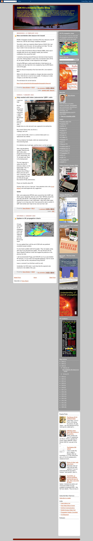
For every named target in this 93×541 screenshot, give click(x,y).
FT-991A (63, 137)
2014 (62, 396)
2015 (62, 394)
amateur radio (45, 90)
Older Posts (52, 277)
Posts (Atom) (24, 281)
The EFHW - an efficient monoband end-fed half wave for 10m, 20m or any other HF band (73, 479)
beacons (52, 90)
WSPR (62, 162)
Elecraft (63, 133)
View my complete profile (68, 116)
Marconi (63, 144)
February (65, 367)
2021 (62, 381)
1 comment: (42, 209)
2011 (62, 402)
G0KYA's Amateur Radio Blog (33, 7)
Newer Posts (17, 277)
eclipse (63, 130)
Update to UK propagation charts (29, 218)
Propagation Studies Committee (69, 512)
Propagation (64, 153)
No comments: (42, 88)
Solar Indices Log (65, 503)
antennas (63, 124)
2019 (62, 385)
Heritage (63, 139)
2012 (62, 400)
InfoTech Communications (68, 508)
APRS (62, 126)
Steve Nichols (71, 95)
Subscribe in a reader (65, 498)
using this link (63, 41)
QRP (53, 211)
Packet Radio (64, 150)
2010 (62, 405)
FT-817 (63, 135)
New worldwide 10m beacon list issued (31, 36)
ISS (62, 142)
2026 (62, 361)
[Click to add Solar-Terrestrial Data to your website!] (69, 356)
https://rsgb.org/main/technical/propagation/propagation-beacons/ (34, 83)
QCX (62, 155)
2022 (62, 379)
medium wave (64, 146)
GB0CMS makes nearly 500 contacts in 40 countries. (73, 432)
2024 (62, 366)
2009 (62, 407)
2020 (62, 383)
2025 (62, 363)
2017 (62, 389)
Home (35, 277)
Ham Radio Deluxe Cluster (68, 505)
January (65, 374)
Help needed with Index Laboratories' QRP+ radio (34, 97)
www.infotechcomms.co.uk (66, 112)
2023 (62, 376)
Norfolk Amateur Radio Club (68, 510)
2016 (62, 392)
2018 (62, 387)
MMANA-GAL (64, 148)
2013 (62, 398)
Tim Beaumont (65, 514)
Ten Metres (64, 159)
